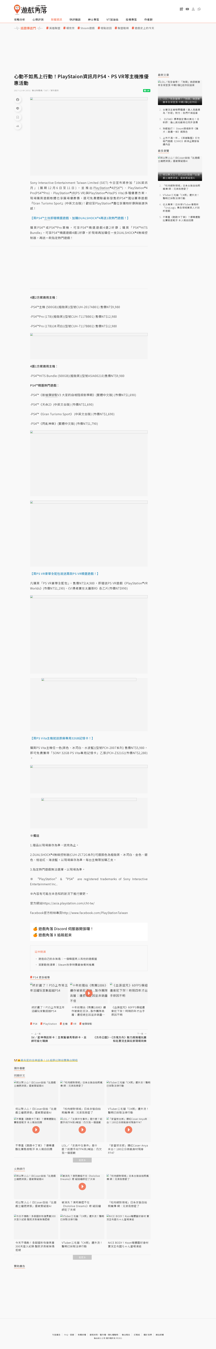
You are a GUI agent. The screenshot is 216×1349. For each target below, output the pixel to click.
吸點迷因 (106, 28)
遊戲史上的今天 (144, 28)
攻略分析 (19, 19)
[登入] (193, 9)
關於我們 (148, 1334)
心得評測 (38, 19)
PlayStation (50, 1023)
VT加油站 (112, 19)
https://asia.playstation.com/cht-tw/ (68, 903)
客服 (72, 1334)
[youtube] (187, 9)
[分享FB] (17, 99)
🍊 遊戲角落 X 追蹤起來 (52, 934)
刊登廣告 (56, 1334)
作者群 (148, 19)
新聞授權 (82, 1334)
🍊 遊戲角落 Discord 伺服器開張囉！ (63, 928)
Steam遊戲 (88, 28)
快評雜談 (75, 19)
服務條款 (94, 1334)
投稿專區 (131, 19)
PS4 (35, 1023)
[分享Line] (17, 108)
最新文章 (163, 75)
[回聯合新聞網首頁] (17, 10)
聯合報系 (126, 1334)
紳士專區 (93, 19)
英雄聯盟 (54, 28)
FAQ (66, 1334)
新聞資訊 (56, 19)
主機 (65, 1023)
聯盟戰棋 (123, 28)
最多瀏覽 (163, 151)
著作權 (103, 1334)
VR (74, 1023)
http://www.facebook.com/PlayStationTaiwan (95, 913)
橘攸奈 (70, 28)
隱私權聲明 (113, 1334)
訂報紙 (137, 1334)
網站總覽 (160, 1334)
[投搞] (181, 9)
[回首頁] (30, 10)
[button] (199, 9)
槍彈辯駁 (87, 1023)
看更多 (82, 1160)
